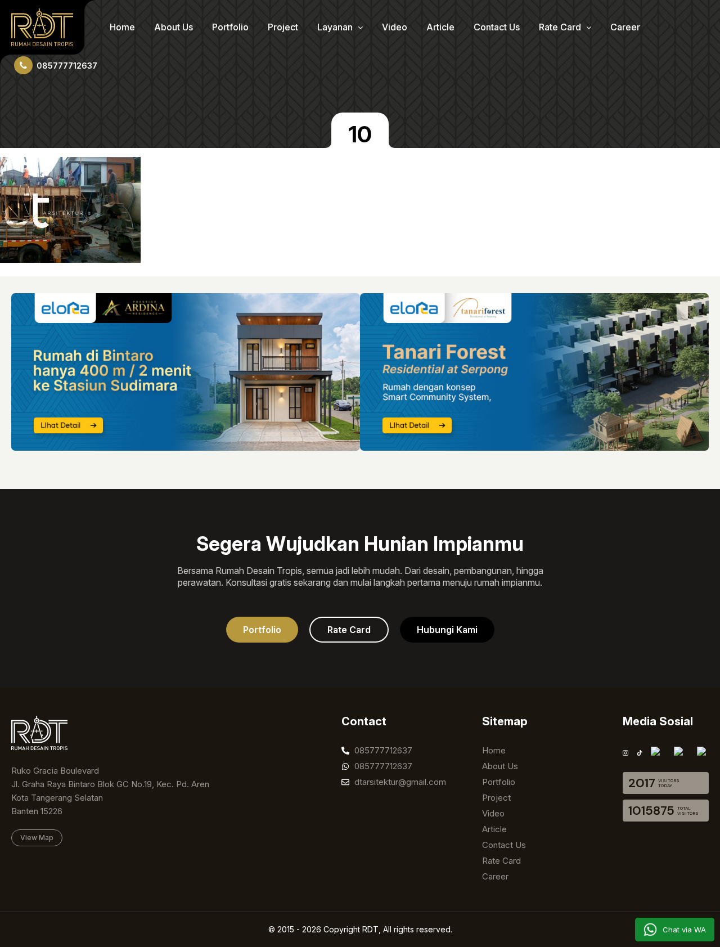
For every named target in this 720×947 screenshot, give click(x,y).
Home (122, 27)
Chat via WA (684, 929)
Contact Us (497, 27)
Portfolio (230, 27)
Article (440, 27)
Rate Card (561, 27)
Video (394, 27)
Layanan (336, 27)
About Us (173, 27)
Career (625, 27)
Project (283, 27)
